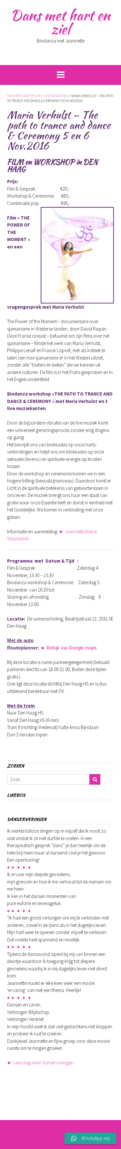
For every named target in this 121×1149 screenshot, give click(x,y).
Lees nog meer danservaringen (40, 1063)
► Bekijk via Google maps (69, 647)
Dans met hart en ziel (60, 22)
